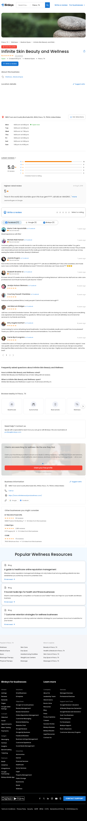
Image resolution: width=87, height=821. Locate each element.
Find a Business (65, 719)
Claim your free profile (43, 468)
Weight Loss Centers (28, 657)
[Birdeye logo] (7, 5)
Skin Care (24, 647)
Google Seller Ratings (6, 708)
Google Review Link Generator (70, 712)
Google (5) (32, 222)
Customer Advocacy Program (70, 732)
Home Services (21, 768)
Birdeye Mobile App (7, 777)
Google (14, 500)
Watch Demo (48, 700)
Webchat (4, 717)
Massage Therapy (6, 657)
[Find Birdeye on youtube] (56, 798)
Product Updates (49, 717)
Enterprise (19, 696)
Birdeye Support (65, 725)
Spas (2, 654)
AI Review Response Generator (70, 708)
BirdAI (3, 761)
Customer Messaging (23, 719)
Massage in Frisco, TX (51, 661)
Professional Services (67, 696)
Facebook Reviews (22, 736)
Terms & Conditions (8, 809)
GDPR (36, 809)
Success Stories (49, 724)
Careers (46, 720)
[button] (13, 355)
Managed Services (66, 693)
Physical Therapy (6, 661)
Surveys (4, 743)
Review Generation (22, 712)
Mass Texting (6, 727)
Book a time (48, 703)
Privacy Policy (21, 809)
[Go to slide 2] (44, 463)
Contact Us (48, 737)
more (74, 196)
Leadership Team (50, 696)
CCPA (47, 809)
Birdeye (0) (50, 222)
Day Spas (24, 651)
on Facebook (31, 228)
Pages (3, 703)
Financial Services (22, 761)
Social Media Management (25, 746)
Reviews (4, 696)
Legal (18, 771)
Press (45, 714)
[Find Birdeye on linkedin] (48, 798)
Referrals (4, 700)
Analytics (4, 765)
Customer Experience (23, 743)
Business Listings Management (27, 739)
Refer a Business (66, 729)
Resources (47, 707)
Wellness (14, 42)
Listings (4, 693)
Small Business (21, 693)
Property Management (24, 775)
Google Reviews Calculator (69, 705)
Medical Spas (26, 42)
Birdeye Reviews (49, 727)
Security (30, 809)
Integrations (5, 768)
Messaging (5, 739)
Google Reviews (21, 729)
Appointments (6, 724)
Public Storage (21, 778)
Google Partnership (5, 773)
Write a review (61, 5)
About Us (47, 693)
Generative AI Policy (57, 809)
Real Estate (20, 782)
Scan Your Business (67, 715)
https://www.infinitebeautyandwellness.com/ (25, 495)
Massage (24, 661)
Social (3, 721)
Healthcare (20, 765)
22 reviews (19, 55)
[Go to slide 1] (42, 463)
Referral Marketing (22, 722)
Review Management (23, 708)
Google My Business (23, 732)
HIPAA (41, 809)
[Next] (83, 406)
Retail (18, 785)
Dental (18, 758)
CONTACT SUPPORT (74, 798)
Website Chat (21, 725)
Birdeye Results (49, 731)
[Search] (47, 5)
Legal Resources (49, 734)
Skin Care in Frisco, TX (51, 654)
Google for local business (25, 705)
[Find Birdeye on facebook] (40, 798)
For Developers (65, 722)
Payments (5, 731)
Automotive (20, 754)
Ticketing (4, 753)
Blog (45, 710)
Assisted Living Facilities (29, 654)
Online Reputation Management (27, 715)
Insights (4, 746)
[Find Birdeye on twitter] (44, 798)
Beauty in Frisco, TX (50, 647)
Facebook (25, 500)
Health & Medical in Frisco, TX (54, 651)
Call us (11, 491)
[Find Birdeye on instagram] (52, 798)
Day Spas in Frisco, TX (51, 657)
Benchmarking (6, 750)
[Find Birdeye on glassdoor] (60, 798)
